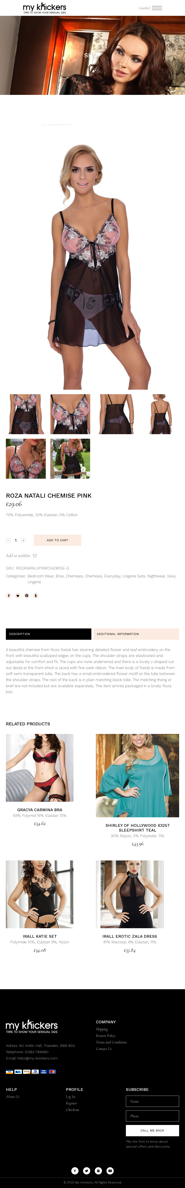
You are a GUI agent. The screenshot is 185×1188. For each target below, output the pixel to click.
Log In (70, 1096)
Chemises (74, 576)
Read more (29, 768)
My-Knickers (83, 1182)
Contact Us (104, 1048)
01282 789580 (37, 1052)
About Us (12, 1096)
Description (19, 634)
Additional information (118, 634)
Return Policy (105, 1035)
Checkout (72, 1109)
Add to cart (57, 540)
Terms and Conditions (111, 1042)
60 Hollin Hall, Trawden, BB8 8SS (46, 1045)
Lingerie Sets (134, 576)
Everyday (112, 576)
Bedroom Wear (41, 576)
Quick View (50, 768)
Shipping (102, 1028)
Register (71, 1103)
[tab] (48, 634)
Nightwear (156, 576)
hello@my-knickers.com (37, 1058)
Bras (60, 576)
